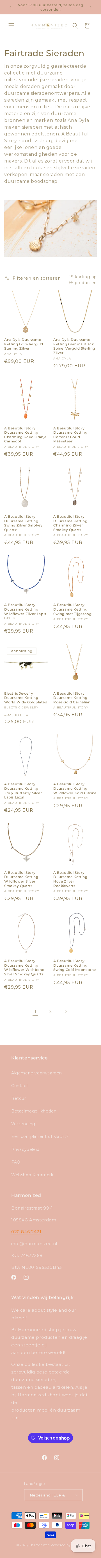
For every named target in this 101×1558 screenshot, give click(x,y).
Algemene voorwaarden (36, 1073)
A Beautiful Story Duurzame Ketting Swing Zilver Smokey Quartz (23, 523)
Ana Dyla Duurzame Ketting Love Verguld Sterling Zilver (23, 343)
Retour (18, 1098)
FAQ (15, 1162)
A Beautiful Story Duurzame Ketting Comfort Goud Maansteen (70, 435)
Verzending (23, 1123)
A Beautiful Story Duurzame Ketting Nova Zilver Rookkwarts (70, 879)
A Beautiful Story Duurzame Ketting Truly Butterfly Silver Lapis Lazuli (23, 790)
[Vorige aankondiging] (10, 7)
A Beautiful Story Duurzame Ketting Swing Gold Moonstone (74, 965)
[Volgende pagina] (65, 1012)
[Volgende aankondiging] (90, 7)
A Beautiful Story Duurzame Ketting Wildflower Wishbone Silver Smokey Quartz (24, 967)
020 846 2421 (26, 1231)
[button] (11, 25)
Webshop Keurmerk (32, 1174)
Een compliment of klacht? (40, 1136)
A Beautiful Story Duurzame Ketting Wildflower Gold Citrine (75, 788)
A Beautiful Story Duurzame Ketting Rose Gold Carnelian (71, 697)
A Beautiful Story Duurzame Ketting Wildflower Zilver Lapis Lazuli (25, 611)
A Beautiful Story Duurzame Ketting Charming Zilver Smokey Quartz (70, 523)
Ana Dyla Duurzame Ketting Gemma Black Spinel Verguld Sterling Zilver (74, 346)
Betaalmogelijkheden (33, 1111)
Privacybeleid (25, 1149)
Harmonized (40, 1545)
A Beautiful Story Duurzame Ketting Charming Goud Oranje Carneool (25, 435)
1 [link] (35, 1011)
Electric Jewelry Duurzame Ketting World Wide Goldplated (25, 697)
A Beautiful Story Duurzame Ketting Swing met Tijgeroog (72, 609)
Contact (19, 1085)
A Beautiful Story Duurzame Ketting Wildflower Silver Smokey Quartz (21, 879)
